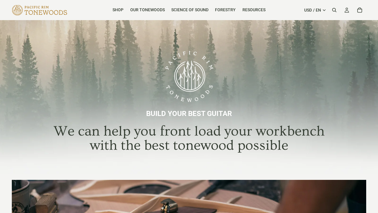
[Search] (334, 10)
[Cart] (359, 10)
